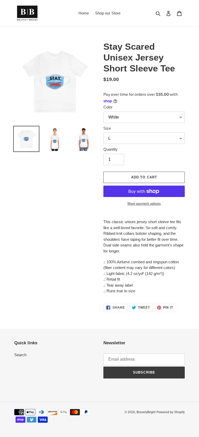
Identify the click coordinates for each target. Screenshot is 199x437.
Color (107, 107)
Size (107, 128)
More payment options (144, 204)
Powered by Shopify (171, 412)
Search (20, 355)
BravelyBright (146, 412)
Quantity (110, 149)
